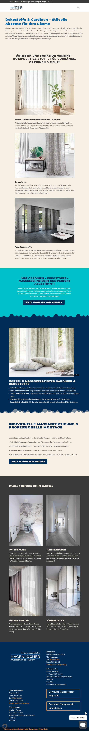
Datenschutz (43, 729)
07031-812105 (16, 698)
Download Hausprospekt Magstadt (61, 693)
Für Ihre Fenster (19, 620)
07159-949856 (54, 660)
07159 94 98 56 (14, 2)
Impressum (33, 729)
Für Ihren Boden (56, 550)
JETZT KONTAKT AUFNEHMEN (43, 302)
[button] (5, 726)
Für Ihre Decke (55, 620)
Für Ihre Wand (17, 550)
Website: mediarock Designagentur (15, 729)
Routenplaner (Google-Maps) (56, 665)
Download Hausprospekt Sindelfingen (61, 706)
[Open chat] (83, 725)
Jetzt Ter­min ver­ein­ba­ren (28, 461)
